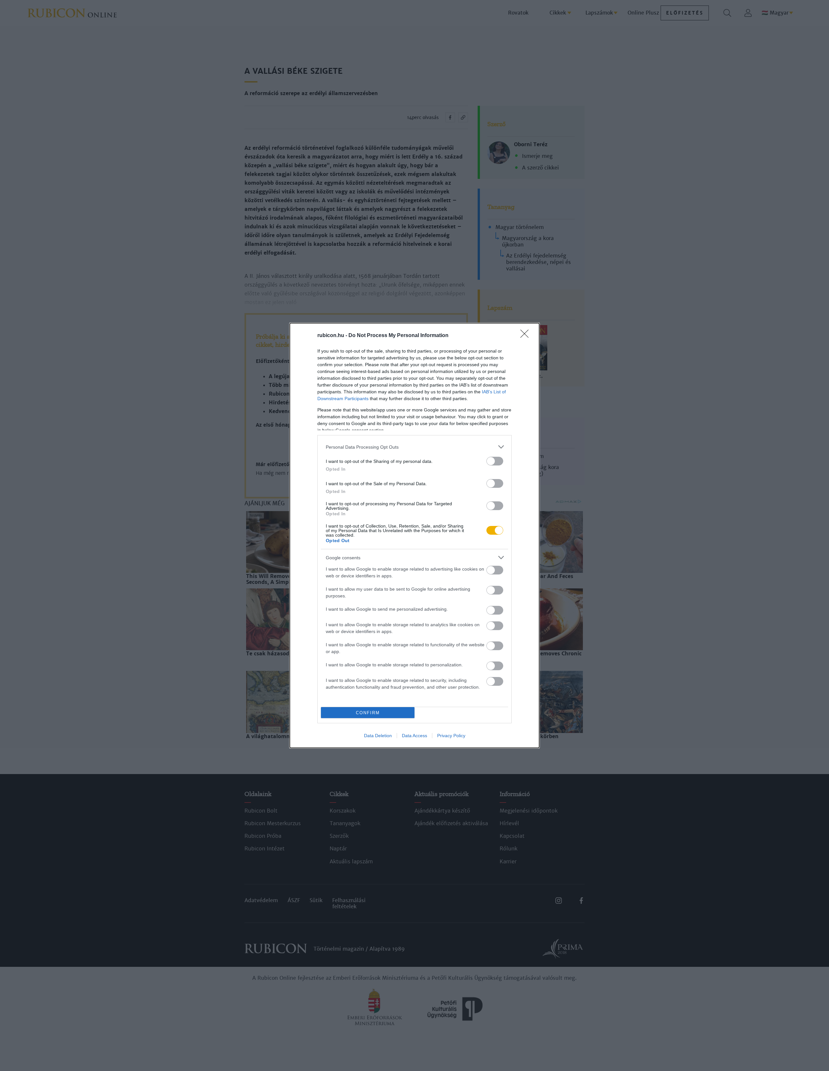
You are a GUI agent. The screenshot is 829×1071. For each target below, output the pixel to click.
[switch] (494, 461)
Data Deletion (378, 735)
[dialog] (414, 535)
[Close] (526, 336)
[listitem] (414, 446)
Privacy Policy (451, 735)
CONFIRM (368, 712)
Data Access (414, 735)
